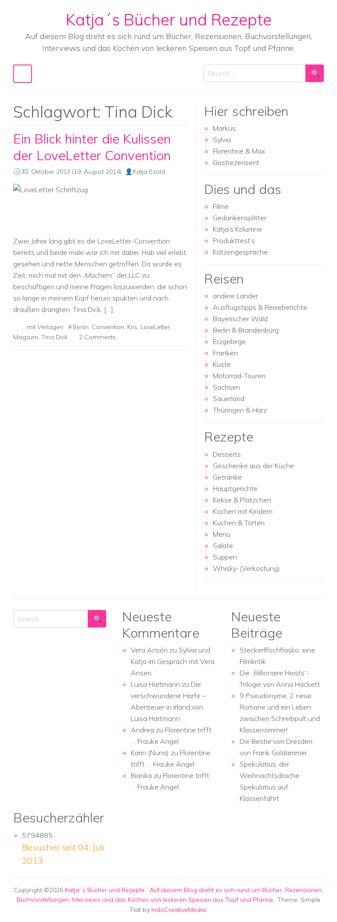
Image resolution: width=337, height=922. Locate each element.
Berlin (81, 327)
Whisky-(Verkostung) (246, 568)
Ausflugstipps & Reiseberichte (260, 307)
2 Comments (97, 337)
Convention (108, 327)
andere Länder (235, 295)
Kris (132, 327)
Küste (222, 364)
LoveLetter (155, 327)
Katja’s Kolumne (237, 229)
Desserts (227, 454)
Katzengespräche (240, 252)
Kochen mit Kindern (242, 511)
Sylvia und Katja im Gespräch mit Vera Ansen (173, 661)
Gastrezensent (236, 162)
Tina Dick (54, 337)
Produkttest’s (234, 240)
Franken (225, 352)
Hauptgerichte (235, 488)
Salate (223, 545)
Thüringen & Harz (240, 409)
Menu (221, 534)
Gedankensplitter (239, 217)
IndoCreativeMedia (178, 910)
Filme (221, 206)
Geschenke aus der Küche (253, 465)
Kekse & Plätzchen (242, 499)
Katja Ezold (149, 172)
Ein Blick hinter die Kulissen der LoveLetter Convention (92, 146)
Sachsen (226, 387)
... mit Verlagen (42, 327)
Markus (224, 128)
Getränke (227, 477)
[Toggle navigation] (22, 74)
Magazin (25, 337)
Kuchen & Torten (239, 522)
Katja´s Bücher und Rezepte (169, 19)
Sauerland (228, 398)
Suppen (225, 556)
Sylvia (222, 139)
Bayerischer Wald (240, 318)
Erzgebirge (229, 341)
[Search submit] (314, 73)
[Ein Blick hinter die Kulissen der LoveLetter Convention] (100, 206)
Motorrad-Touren (239, 375)
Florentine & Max (239, 151)
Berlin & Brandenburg (246, 330)
